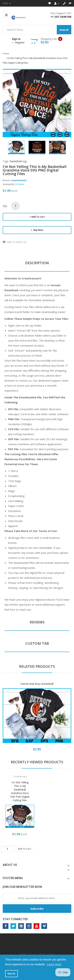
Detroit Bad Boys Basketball (37, 683)
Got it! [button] (11, 973)
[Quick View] (51, 718)
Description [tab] (37, 262)
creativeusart (18, 180)
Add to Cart (38, 216)
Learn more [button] (54, 964)
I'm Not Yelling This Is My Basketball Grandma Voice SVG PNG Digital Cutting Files (19, 791)
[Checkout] (70, 3)
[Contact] (64, 3)
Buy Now (38, 230)
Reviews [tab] (37, 622)
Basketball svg (18, 161)
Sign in (16, 39)
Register (20, 42)
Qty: (5, 206)
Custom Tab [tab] (37, 643)
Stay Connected (15, 919)
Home (6, 53)
